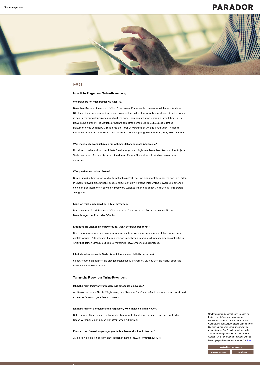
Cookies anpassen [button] (219, 352)
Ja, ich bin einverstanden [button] (231, 347)
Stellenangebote (13, 7)
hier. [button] (249, 340)
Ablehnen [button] (242, 352)
